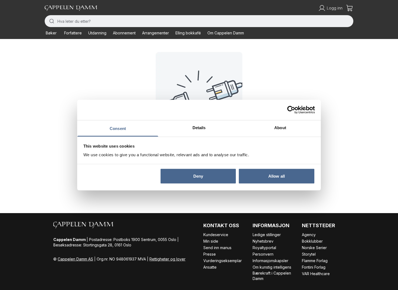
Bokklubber (312, 241)
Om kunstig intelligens (272, 267)
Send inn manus (217, 247)
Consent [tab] (118, 128)
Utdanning (97, 33)
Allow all (276, 176)
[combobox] (199, 21)
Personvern (263, 254)
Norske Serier (314, 247)
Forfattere (73, 33)
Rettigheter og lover (167, 259)
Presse (209, 254)
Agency (309, 234)
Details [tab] (199, 127)
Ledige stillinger (267, 234)
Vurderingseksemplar (222, 260)
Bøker (51, 33)
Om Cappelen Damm (225, 33)
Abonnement (124, 33)
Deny (198, 176)
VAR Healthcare (316, 273)
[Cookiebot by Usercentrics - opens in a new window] (291, 110)
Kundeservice (215, 234)
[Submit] (51, 21)
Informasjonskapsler (270, 260)
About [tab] (280, 127)
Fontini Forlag (313, 267)
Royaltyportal (264, 247)
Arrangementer (155, 33)
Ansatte (210, 267)
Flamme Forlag (315, 260)
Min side (210, 241)
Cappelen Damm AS (75, 259)
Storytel (309, 254)
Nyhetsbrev (263, 241)
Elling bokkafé (188, 33)
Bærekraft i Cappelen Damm (272, 276)
